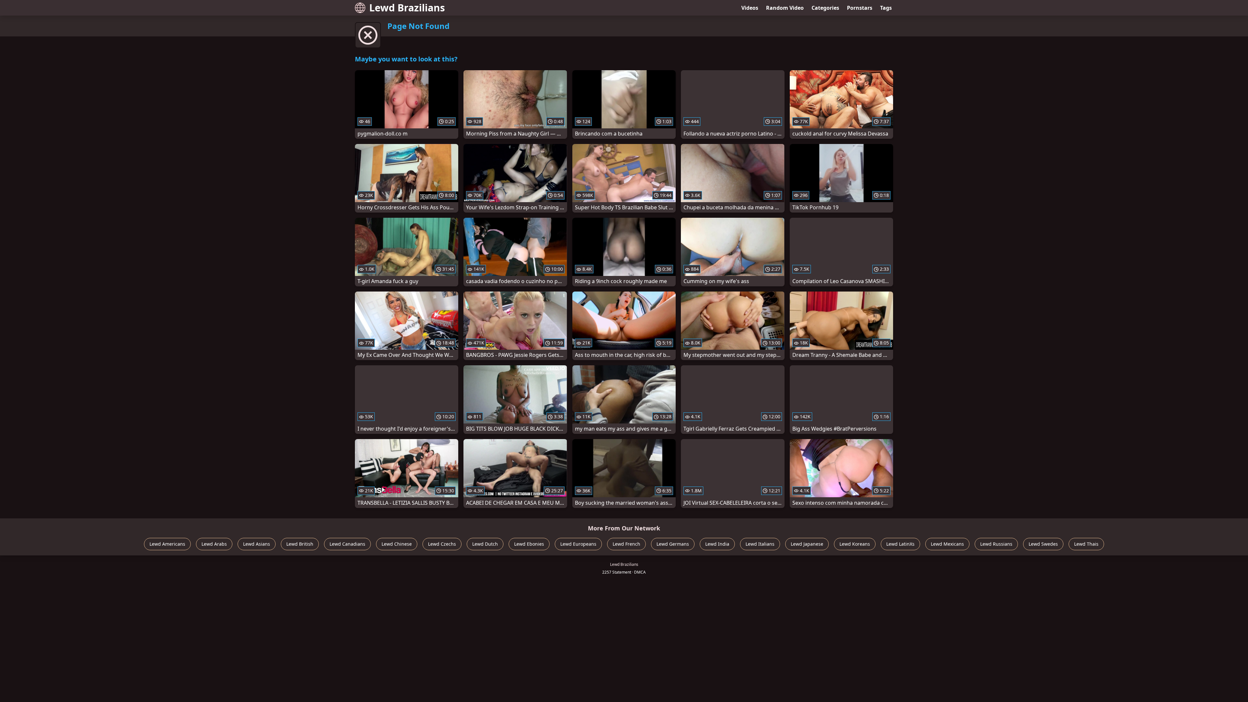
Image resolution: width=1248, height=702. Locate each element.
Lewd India (717, 544)
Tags (886, 7)
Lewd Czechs (442, 544)
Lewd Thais (1086, 544)
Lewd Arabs (214, 544)
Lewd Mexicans (947, 544)
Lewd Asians (256, 544)
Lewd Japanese (807, 544)
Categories (825, 7)
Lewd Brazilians (407, 7)
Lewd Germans (672, 544)
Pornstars (859, 7)
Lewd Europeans (578, 544)
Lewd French (626, 544)
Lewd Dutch (485, 544)
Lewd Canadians (347, 544)
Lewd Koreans (854, 544)
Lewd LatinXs (900, 544)
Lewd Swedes (1043, 544)
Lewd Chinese (397, 544)
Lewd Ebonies (529, 544)
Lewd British (299, 544)
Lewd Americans (167, 544)
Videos (749, 7)
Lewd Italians (760, 544)
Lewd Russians (996, 544)
